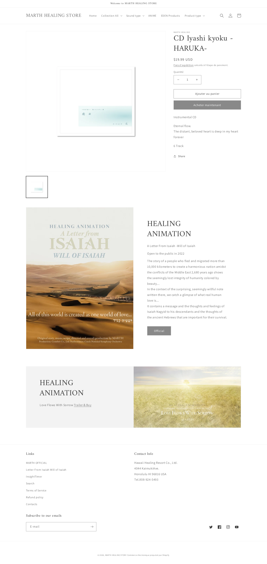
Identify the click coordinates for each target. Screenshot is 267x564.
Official (159, 331)
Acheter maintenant (207, 105)
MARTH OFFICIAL (36, 463)
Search (30, 483)
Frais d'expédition (184, 65)
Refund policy (34, 497)
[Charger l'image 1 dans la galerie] (37, 187)
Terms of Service (36, 490)
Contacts (31, 504)
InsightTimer (34, 476)
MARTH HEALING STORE (116, 555)
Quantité (178, 72)
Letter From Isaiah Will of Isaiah (46, 469)
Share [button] (181, 156)
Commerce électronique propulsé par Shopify (148, 555)
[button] (111, 16)
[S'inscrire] (92, 526)
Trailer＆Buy (82, 405)
